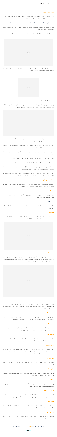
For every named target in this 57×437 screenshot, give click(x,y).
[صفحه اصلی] (53, 3)
